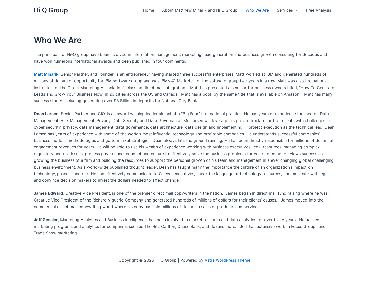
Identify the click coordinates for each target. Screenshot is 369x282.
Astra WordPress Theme (227, 260)
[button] (295, 10)
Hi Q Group (51, 10)
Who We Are (257, 10)
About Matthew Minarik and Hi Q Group (199, 10)
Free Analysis (318, 10)
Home (148, 10)
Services (285, 10)
